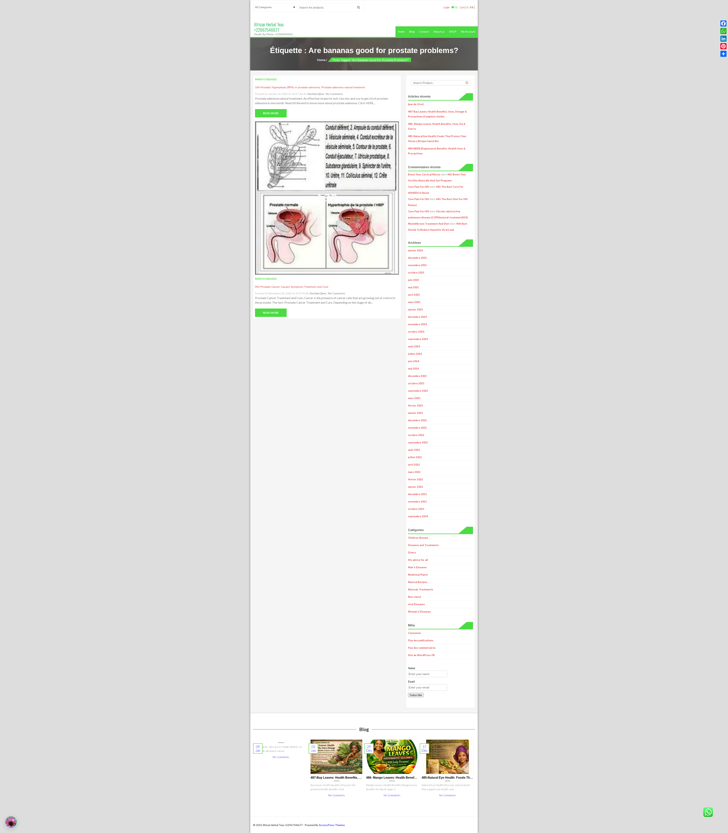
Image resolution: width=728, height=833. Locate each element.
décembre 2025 (417, 257)
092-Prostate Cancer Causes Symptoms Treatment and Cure (291, 286)
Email (411, 681)
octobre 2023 (416, 383)
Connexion (414, 633)
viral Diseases (416, 604)
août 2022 (414, 449)
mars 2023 (414, 398)
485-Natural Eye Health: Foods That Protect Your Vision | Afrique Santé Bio (437, 139)
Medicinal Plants (418, 574)
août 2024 (414, 346)
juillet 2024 (415, 353)
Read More (271, 113)
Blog (412, 31)
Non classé (414, 596)
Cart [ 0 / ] (467, 7)
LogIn (446, 7)
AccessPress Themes (332, 825)
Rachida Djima (316, 93)
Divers (412, 552)
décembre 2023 (417, 375)
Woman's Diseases (419, 611)
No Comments (334, 93)
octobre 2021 (416, 508)
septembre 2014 (418, 516)
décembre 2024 (417, 316)
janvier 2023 (415, 412)
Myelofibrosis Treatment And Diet (428, 223)
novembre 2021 (417, 501)
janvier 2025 (415, 309)
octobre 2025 (416, 272)
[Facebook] (723, 23)
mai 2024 (413, 368)
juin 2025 (413, 279)
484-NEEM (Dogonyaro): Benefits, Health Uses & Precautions (436, 151)
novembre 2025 (417, 265)
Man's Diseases (417, 567)
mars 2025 (414, 302)
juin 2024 (413, 361)
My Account (468, 31)
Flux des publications (420, 640)
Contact (424, 31)
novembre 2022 (417, 427)
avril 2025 (414, 294)
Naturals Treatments (420, 589)
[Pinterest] (723, 46)
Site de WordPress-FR (421, 655)
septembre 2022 (418, 442)
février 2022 (415, 479)
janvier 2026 (415, 250)
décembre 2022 (417, 420)
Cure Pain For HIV (418, 186)
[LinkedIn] (723, 38)
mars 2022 (414, 472)
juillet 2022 (415, 457)
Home (401, 31)
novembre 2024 (417, 324)
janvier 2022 (415, 486)
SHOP (453, 31)
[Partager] (723, 54)
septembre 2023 (418, 390)
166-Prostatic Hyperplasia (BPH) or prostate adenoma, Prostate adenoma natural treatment (310, 87)
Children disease (418, 537)
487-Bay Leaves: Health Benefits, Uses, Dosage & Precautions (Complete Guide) (437, 114)
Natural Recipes (417, 582)
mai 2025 (413, 287)
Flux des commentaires (422, 647)
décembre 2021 (417, 494)
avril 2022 (414, 464)
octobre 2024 (416, 331)
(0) (456, 7)
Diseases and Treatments (423, 545)
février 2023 (415, 405)
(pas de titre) (416, 104)
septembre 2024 (418, 339)
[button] (11, 822)
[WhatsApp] (723, 31)
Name (411, 668)
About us (439, 31)
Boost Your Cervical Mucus (424, 174)
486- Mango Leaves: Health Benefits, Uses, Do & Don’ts (436, 126)
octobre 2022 (416, 435)
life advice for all (418, 559)
